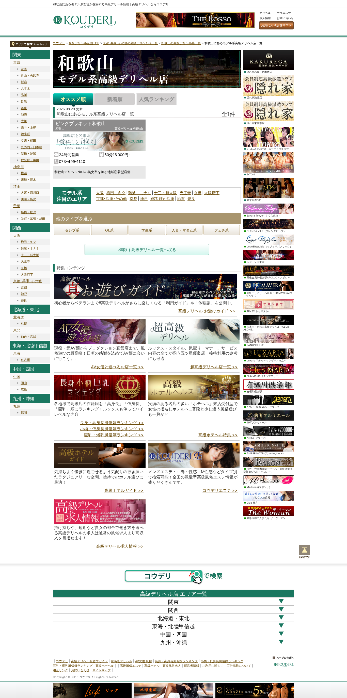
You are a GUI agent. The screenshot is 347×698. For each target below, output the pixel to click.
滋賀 (181, 198)
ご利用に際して (213, 666)
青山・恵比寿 (30, 75)
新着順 (114, 99)
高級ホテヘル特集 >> (218, 434)
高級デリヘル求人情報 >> (120, 546)
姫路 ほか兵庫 (162, 198)
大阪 (16, 235)
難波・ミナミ (30, 248)
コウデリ (59, 43)
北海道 (18, 317)
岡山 (24, 383)
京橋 (24, 268)
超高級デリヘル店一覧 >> (214, 366)
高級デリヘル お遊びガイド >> (206, 310)
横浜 (24, 173)
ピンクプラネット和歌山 (80, 123)
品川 (24, 95)
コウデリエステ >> (220, 490)
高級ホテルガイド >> (124, 490)
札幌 (24, 323)
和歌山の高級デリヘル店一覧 (181, 43)
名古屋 (25, 360)
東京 (16, 62)
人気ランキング (156, 99)
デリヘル (265, 12)
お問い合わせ (285, 18)
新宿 (24, 82)
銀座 (24, 108)
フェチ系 (221, 230)
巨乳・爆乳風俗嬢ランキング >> (114, 434)
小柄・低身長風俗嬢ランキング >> (112, 428)
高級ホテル (152, 666)
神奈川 (18, 166)
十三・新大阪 (30, 255)
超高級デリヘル (121, 661)
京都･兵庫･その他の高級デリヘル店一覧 (130, 43)
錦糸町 (25, 134)
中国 (16, 376)
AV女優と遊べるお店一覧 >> (117, 366)
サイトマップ (101, 670)
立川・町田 (28, 140)
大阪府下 (27, 274)
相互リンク (60, 670)
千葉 (16, 206)
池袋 (24, 114)
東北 (16, 330)
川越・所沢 (28, 199)
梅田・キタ (28, 242)
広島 (24, 389)
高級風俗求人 (172, 666)
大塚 (24, 121)
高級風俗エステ (130, 666)
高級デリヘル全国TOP (84, 43)
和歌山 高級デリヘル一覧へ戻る (147, 249)
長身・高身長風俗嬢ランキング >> (112, 422)
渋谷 (24, 69)
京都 (24, 287)
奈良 (24, 300)
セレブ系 (72, 230)
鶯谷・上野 (28, 127)
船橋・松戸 (28, 212)
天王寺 (25, 261)
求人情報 (265, 18)
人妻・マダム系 (184, 230)
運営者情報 (191, 666)
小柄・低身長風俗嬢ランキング (222, 661)
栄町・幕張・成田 (33, 219)
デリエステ (284, 12)
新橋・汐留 (28, 153)
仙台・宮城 (28, 337)
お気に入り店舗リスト (276, 25)
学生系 (146, 230)
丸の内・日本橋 (31, 147)
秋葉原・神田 (30, 160)
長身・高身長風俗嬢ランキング (176, 661)
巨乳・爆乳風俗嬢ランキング (72, 666)
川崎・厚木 (28, 179)
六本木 (25, 88)
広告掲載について (239, 666)
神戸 (24, 294)
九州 (16, 406)
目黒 (24, 101)
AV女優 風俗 (143, 661)
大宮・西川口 (30, 192)
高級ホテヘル (105, 666)
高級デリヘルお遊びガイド (89, 661)
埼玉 (16, 186)
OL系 (109, 230)
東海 (16, 353)
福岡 (24, 412)
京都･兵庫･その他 (27, 281)
